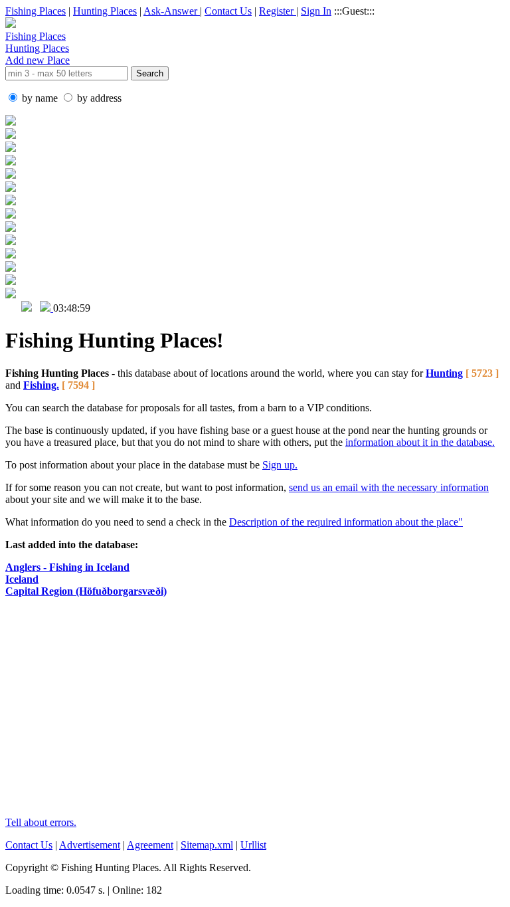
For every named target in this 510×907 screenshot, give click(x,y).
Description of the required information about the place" (346, 522)
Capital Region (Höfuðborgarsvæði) (86, 591)
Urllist (253, 845)
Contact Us (228, 11)
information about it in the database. (420, 442)
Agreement (150, 845)
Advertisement (89, 845)
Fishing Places (35, 11)
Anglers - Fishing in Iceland (67, 567)
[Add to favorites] (46, 308)
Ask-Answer (171, 11)
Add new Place (37, 60)
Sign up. (280, 464)
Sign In (316, 11)
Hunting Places (105, 11)
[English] (12, 308)
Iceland (22, 579)
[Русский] (26, 308)
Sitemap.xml (207, 845)
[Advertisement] (255, 713)
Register (277, 11)
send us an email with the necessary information (389, 487)
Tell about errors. (40, 822)
